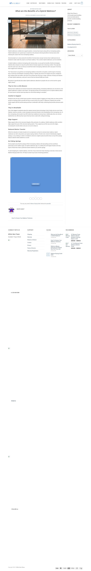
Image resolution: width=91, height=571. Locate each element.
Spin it (45, 309)
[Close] (63, 253)
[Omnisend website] (45, 316)
